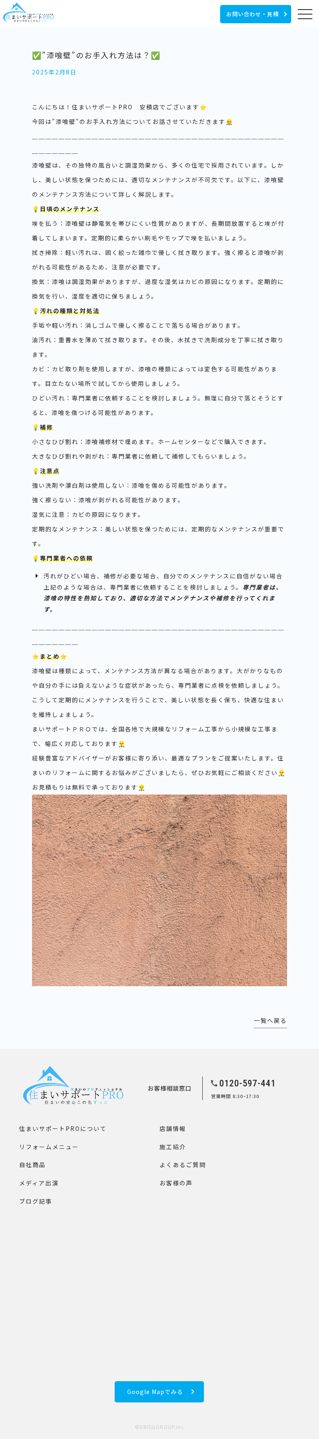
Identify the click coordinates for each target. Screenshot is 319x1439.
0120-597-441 (247, 1083)
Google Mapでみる (155, 1391)
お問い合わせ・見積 (252, 14)
